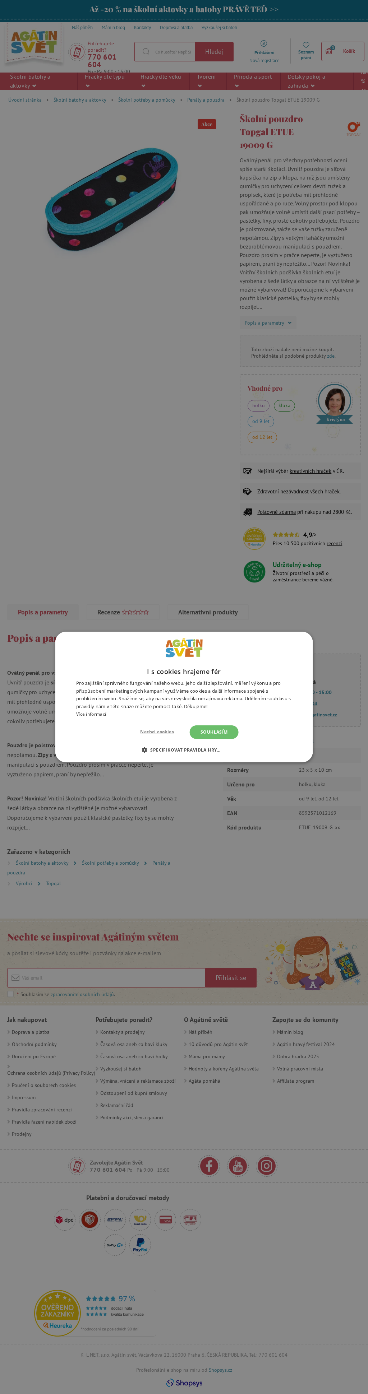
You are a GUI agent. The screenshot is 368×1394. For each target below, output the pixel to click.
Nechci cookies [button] (157, 732)
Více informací (91, 714)
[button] (184, 749)
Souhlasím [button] (214, 732)
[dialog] (184, 697)
